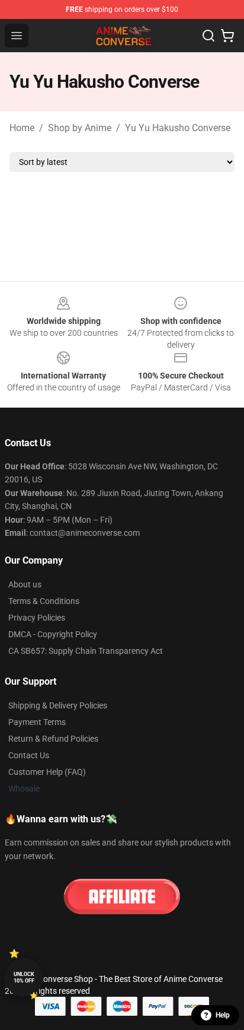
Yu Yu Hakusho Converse (177, 127)
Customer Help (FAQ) (47, 772)
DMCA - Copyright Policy (52, 634)
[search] (208, 35)
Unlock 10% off (24, 977)
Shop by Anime (79, 127)
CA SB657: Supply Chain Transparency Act (85, 651)
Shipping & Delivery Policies (57, 705)
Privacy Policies (36, 617)
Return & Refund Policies (53, 738)
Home (21, 127)
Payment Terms (37, 722)
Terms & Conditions (43, 601)
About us (24, 584)
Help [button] (223, 1015)
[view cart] (227, 35)
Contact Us (28, 755)
